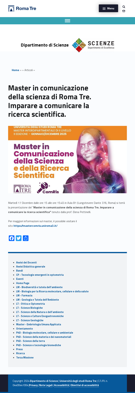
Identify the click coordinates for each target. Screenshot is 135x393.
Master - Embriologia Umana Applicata (38, 324)
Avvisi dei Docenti (26, 262)
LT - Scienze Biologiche (29, 308)
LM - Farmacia (24, 295)
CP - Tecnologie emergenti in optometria (40, 275)
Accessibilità (61, 385)
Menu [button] (110, 8)
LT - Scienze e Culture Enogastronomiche (40, 316)
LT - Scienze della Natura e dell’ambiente (40, 312)
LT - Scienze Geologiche (29, 320)
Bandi (19, 271)
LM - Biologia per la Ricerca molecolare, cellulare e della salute (52, 291)
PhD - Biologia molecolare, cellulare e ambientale (44, 333)
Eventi (20, 279)
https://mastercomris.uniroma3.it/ (35, 226)
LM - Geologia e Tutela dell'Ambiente (37, 300)
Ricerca (20, 353)
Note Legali (46, 385)
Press (19, 349)
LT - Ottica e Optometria (30, 304)
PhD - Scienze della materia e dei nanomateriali (43, 337)
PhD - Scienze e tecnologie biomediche (38, 345)
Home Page (22, 283)
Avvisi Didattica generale (30, 267)
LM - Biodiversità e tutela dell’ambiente (39, 287)
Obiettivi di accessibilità (84, 385)
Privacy (33, 385)
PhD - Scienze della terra (30, 341)
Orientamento (24, 329)
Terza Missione (25, 358)
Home (15, 70)
